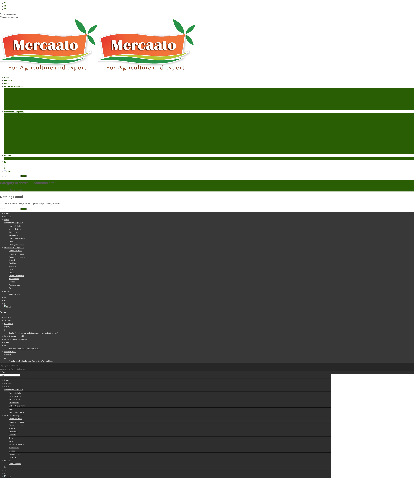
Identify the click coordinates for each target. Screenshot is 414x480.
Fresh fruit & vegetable (13, 86)
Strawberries (14, 99)
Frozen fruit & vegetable (14, 112)
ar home (7, 320)
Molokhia (12, 130)
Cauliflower (13, 127)
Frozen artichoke (15, 115)
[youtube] (5, 9)
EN (9, 171)
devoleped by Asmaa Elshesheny (13, 369)
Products (8, 355)
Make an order (14, 159)
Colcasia (12, 146)
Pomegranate (14, 149)
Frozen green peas (16, 118)
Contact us (8, 324)
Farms (6, 83)
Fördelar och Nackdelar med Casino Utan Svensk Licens (31, 361)
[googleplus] (5, 6)
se (5, 165)
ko (5, 162)
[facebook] (5, 3)
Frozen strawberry (16, 140)
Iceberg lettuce (15, 93)
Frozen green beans (17, 121)
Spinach (12, 137)
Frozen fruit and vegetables (15, 339)
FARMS (7, 327)
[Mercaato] (98, 72)
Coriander (13, 152)
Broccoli (12, 124)
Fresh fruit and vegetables (15, 336)
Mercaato (8, 80)
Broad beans (14, 143)
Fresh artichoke (15, 90)
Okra (11, 133)
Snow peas (13, 105)
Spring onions (14, 96)
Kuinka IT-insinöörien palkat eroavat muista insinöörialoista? (33, 333)
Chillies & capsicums (17, 102)
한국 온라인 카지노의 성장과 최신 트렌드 (24, 348)
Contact (7, 155)
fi (4, 168)
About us (8, 317)
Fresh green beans (16, 108)
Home (6, 77)
